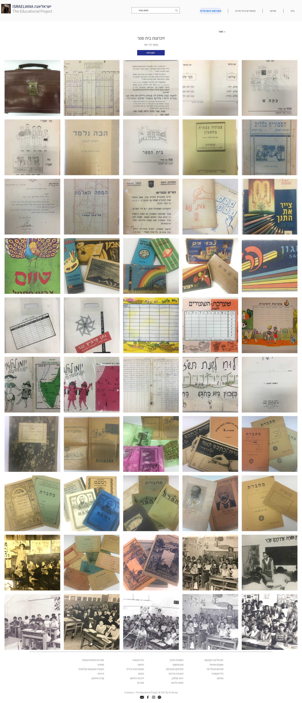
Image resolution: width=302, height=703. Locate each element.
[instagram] (154, 697)
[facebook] (148, 697)
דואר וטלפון (177, 678)
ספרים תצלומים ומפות (93, 660)
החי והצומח (138, 660)
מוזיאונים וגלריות (215, 669)
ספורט (101, 664)
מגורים (140, 682)
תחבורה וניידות (176, 673)
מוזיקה (220, 678)
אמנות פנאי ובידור (135, 669)
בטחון (141, 673)
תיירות (101, 673)
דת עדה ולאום (137, 678)
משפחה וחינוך (176, 660)
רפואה (141, 664)
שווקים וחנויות (216, 664)
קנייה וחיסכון (98, 678)
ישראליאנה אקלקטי (213, 660)
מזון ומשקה (177, 664)
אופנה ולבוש (177, 682)
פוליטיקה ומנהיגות (174, 669)
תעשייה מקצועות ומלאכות (91, 669)
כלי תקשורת (217, 673)
